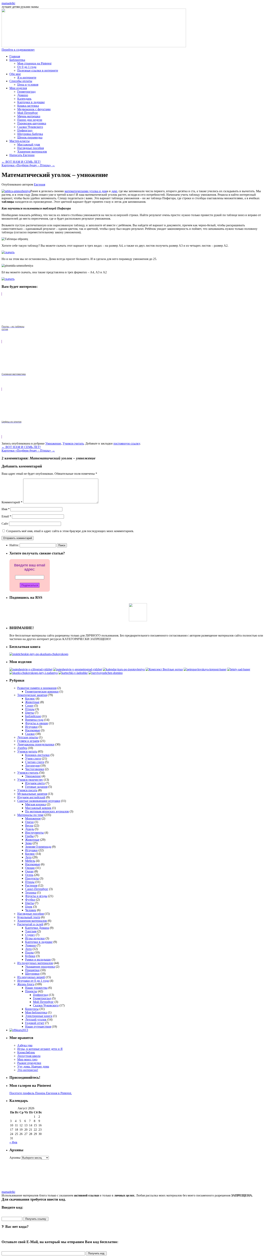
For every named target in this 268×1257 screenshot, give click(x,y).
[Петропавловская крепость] (205, 669)
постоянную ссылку (126, 443)
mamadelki (8, 3)
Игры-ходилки (35, 938)
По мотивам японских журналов (47, 811)
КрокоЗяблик (26, 1052)
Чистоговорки (34, 769)
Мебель (30, 860)
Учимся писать (27, 790)
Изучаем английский (31, 797)
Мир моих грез (27, 1059)
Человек (30, 910)
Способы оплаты (20, 81)
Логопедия (32, 765)
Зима (28, 843)
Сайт (5, 523)
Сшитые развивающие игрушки (38, 800)
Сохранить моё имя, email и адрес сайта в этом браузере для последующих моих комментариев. (70, 531)
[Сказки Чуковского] (33, 673)
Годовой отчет (34, 1023)
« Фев (13, 1142)
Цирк (28, 906)
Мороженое (33, 818)
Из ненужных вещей (31, 977)
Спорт (29, 705)
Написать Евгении (22, 155)
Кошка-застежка (28, 105)
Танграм (30, 931)
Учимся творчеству (30, 779)
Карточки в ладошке (31, 102)
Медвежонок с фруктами (34, 109)
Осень (29, 875)
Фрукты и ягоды (36, 896)
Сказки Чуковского (30, 127)
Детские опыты (27, 737)
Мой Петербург (27, 112)
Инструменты (34, 832)
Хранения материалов (32, 920)
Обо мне (15, 74)
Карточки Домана (37, 927)
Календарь (24, 98)
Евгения (39, 184)
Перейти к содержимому (18, 49)
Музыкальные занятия (32, 793)
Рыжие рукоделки (29, 1063)
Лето (28, 857)
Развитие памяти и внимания (37, 688)
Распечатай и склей (30, 924)
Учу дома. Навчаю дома (33, 1066)
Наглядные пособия (30, 148)
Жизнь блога (25, 984)
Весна (29, 825)
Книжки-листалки (37, 755)
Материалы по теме (30, 815)
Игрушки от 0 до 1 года (33, 980)
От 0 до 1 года (26, 67)
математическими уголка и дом (86, 191)
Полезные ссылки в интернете (37, 70)
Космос (30, 698)
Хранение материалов (32, 151)
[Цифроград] (30, 669)
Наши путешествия (38, 1026)
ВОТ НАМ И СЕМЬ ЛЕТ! (21, 161)
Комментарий (12, 502)
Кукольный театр (28, 917)
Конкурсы (32, 1009)
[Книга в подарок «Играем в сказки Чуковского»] (38, 654)
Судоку (30, 934)
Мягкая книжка (35, 804)
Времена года (34, 719)
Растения (31, 885)
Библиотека (17, 60)
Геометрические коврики (42, 691)
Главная (14, 56)
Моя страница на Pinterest (34, 63)
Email (6, 516)
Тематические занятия (32, 695)
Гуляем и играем (28, 741)
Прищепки (32, 970)
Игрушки (31, 726)
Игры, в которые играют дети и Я (40, 1049)
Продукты (32, 878)
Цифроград (24, 130)
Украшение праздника (40, 966)
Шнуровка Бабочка (30, 134)
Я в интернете (26, 77)
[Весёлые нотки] (164, 669)
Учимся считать (73, 443)
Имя (6, 509)
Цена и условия (27, 84)
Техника (30, 892)
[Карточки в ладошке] (73, 673)
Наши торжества (36, 987)
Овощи (30, 867)
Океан (29, 871)
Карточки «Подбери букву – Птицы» (28, 165)
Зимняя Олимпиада (38, 846)
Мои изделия (18, 88)
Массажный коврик (38, 808)
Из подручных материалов (35, 963)
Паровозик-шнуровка (31, 123)
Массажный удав (28, 144)
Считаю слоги (34, 762)
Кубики (30, 956)
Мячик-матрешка (28, 116)
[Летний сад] (238, 669)
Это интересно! (27, 1070)
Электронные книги (38, 1016)
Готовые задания (36, 786)
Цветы (29, 712)
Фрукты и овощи (36, 723)
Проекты (31, 991)
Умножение (53, 443)
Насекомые (32, 730)
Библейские (33, 716)
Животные (32, 702)
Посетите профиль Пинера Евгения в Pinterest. (40, 1093)
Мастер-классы (19, 141)
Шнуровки (32, 973)
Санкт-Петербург (36, 889)
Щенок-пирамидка (29, 137)
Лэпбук (22, 748)
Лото (28, 949)
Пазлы (29, 952)
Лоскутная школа (28, 1056)
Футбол (30, 899)
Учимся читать (27, 751)
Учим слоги (33, 758)
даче (114, 191)
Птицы (30, 709)
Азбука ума (24, 1045)
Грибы (29, 836)
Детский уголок (35, 1019)
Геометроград (26, 91)
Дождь (29, 829)
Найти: (14, 545)
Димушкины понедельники (35, 744)
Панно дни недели (29, 119)
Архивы (14, 1157)
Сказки (30, 733)
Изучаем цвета (35, 783)
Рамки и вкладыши (38, 959)
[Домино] (105, 673)
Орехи (29, 822)
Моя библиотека (36, 1012)
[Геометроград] (77, 669)
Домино (22, 95)
